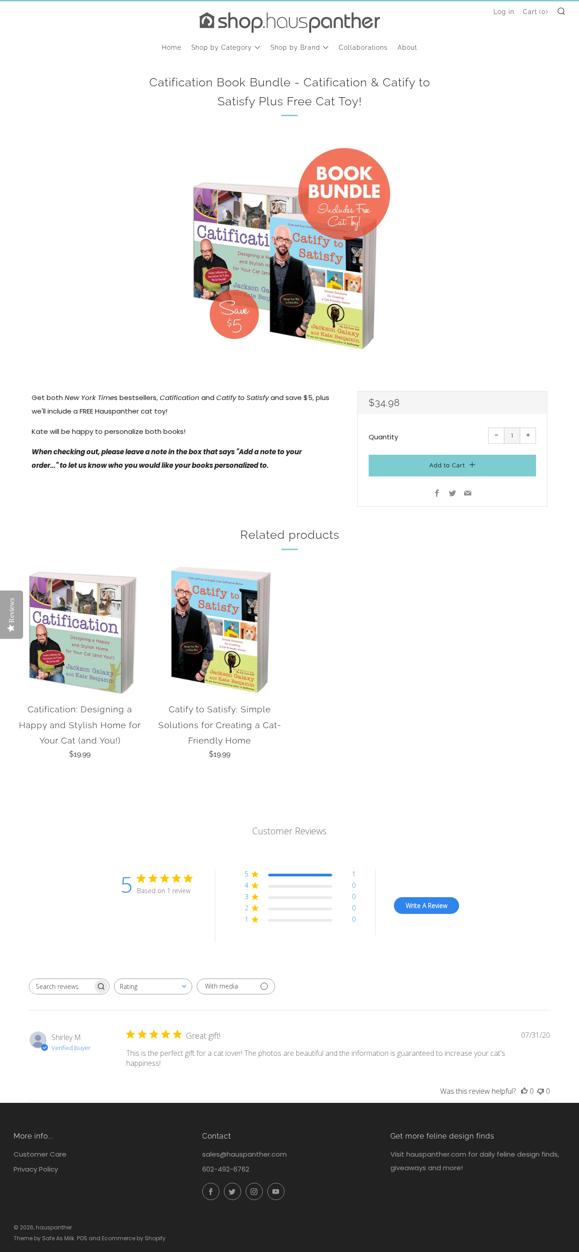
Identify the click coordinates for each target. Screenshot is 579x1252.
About (407, 47)
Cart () (535, 11)
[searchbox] (61, 986)
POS (82, 1238)
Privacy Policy (36, 1169)
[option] (289, 248)
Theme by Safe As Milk (44, 1238)
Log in (504, 11)
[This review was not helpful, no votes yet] (540, 1091)
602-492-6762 (225, 1169)
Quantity (383, 437)
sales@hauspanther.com (244, 1154)
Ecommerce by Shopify (134, 1238)
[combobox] (153, 986)
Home (171, 47)
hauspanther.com (436, 1154)
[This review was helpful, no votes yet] (524, 1091)
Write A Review (426, 905)
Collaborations (363, 47)
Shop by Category (221, 47)
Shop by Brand (295, 47)
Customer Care (40, 1154)
